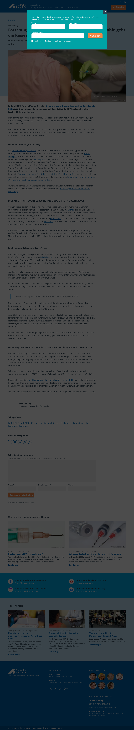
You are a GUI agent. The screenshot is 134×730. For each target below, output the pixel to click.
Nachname (73, 23)
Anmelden (95, 35)
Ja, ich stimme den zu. (52, 41)
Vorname (34, 23)
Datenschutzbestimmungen (58, 41)
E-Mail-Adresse (37, 32)
